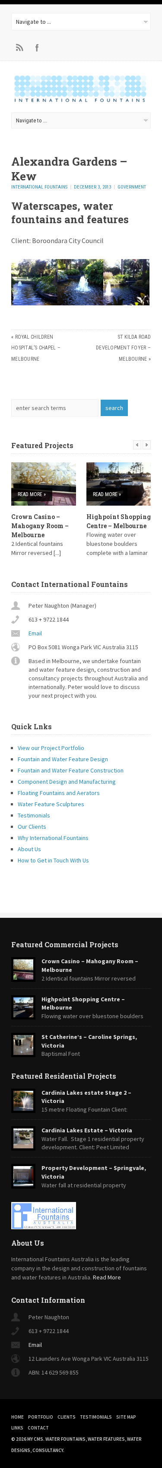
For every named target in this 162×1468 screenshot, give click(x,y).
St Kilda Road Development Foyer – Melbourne (123, 348)
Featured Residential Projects (63, 1075)
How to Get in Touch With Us (53, 860)
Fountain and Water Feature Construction (71, 770)
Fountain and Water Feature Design (63, 759)
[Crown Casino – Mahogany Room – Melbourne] (43, 484)
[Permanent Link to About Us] (81, 1215)
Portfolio (40, 1417)
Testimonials (34, 815)
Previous (137, 444)
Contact (38, 1428)
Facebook (37, 47)
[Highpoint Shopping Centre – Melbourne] (118, 484)
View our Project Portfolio (51, 748)
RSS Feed (20, 47)
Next (147, 444)
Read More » (32, 494)
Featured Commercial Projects (64, 944)
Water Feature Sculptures (51, 804)
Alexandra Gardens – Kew (69, 168)
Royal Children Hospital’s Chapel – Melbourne (35, 348)
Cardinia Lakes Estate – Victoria (86, 1130)
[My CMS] (80, 101)
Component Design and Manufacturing (67, 781)
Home (17, 1417)
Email (35, 633)
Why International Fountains (53, 838)
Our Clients (32, 826)
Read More (107, 1277)
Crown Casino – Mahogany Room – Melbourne (40, 526)
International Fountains (39, 187)
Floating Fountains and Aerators (59, 793)
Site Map (126, 1417)
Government (132, 187)
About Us (29, 849)
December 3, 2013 (92, 187)
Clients (66, 1417)
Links (17, 1428)
